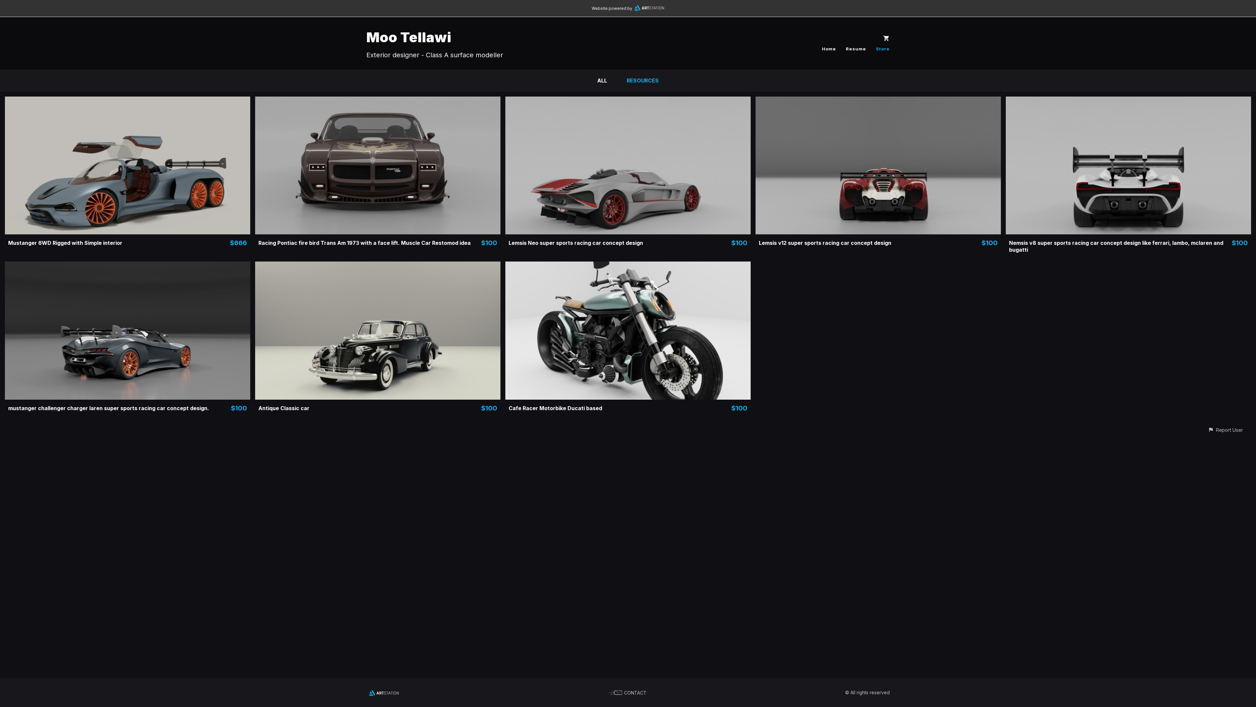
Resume (856, 48)
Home (829, 48)
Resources (643, 80)
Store (883, 48)
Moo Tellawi (408, 37)
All (602, 80)
